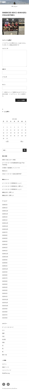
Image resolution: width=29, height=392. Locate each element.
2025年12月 (5, 210)
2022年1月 (4, 296)
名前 (4, 69)
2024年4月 (4, 241)
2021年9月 (4, 308)
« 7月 (7, 141)
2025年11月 (5, 214)
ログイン (4, 364)
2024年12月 (5, 223)
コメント (5, 48)
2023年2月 (4, 265)
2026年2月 (4, 204)
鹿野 (4, 2)
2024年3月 (4, 244)
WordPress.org (6, 373)
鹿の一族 (4, 354)
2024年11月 (5, 226)
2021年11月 (5, 302)
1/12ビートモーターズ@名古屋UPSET (11, 173)
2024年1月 (4, 250)
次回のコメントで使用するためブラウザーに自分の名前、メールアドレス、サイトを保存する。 (14, 94)
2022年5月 (4, 284)
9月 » (22, 141)
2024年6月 (4, 235)
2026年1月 (4, 207)
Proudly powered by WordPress (9, 388)
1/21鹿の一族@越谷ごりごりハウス (11, 167)
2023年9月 (4, 259)
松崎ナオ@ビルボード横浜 (9, 159)
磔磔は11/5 (5, 192)
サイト (4, 84)
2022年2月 (4, 293)
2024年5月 (4, 238)
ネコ (3, 330)
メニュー (15, 6)
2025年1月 (4, 220)
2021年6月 (4, 317)
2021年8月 (4, 311)
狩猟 (3, 342)
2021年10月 (5, 305)
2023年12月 (5, 253)
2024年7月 (4, 232)
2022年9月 (4, 272)
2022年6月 (4, 281)
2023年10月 (5, 256)
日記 (3, 336)
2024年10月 (5, 229)
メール (4, 76)
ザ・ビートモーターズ (7, 327)
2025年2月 (4, 217)
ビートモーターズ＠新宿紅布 (9, 183)
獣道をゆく (5, 170)
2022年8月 (4, 275)
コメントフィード (6, 370)
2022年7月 (4, 278)
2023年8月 (4, 262)
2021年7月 (4, 314)
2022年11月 (5, 269)
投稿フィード (5, 367)
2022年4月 (4, 287)
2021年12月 (5, 299)
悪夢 (3, 333)
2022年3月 (4, 290)
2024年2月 (4, 247)
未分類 (4, 339)
